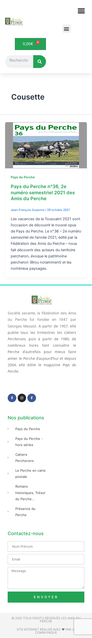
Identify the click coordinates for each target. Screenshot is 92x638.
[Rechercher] (39, 61)
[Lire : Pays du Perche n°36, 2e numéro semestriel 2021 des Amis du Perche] (46, 145)
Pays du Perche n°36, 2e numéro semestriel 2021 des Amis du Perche (43, 192)
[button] (81, 11)
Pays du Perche (23, 177)
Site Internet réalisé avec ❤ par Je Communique (46, 630)
